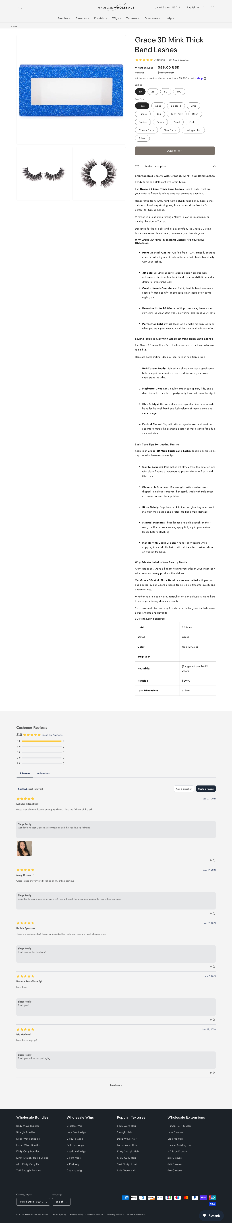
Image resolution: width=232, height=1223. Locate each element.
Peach (160, 122)
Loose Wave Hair (127, 1145)
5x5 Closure (174, 1164)
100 (179, 92)
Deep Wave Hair (126, 1138)
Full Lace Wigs (75, 1145)
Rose (195, 114)
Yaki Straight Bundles (28, 1170)
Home (14, 26)
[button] (20, 7)
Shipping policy (114, 1214)
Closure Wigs (75, 1138)
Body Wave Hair (126, 1126)
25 (153, 92)
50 (165, 92)
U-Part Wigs (74, 1158)
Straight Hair (124, 1132)
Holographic (193, 130)
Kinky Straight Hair (128, 1151)
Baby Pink (177, 114)
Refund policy (59, 1214)
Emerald (176, 106)
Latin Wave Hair (126, 1170)
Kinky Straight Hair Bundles (32, 1158)
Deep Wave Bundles (28, 1138)
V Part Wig (73, 1164)
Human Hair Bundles (179, 1126)
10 (140, 92)
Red (158, 114)
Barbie (143, 122)
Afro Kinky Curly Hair (29, 1164)
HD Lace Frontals (177, 1151)
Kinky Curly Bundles (27, 1151)
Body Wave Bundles (27, 1126)
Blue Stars (170, 130)
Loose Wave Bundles (28, 1145)
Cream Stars (146, 130)
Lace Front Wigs (76, 1132)
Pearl (176, 122)
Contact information (135, 1214)
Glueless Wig (74, 1126)
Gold (192, 122)
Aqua (158, 106)
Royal (142, 106)
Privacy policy (77, 1214)
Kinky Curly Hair (126, 1158)
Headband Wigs (76, 1151)
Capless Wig (74, 1170)
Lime (193, 106)
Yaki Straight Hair (127, 1164)
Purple (143, 114)
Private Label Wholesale (37, 1214)
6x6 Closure (174, 1170)
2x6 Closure (174, 1158)
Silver (142, 138)
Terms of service (95, 1214)
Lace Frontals (175, 1138)
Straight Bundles (25, 1132)
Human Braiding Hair (179, 1145)
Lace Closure (175, 1132)
